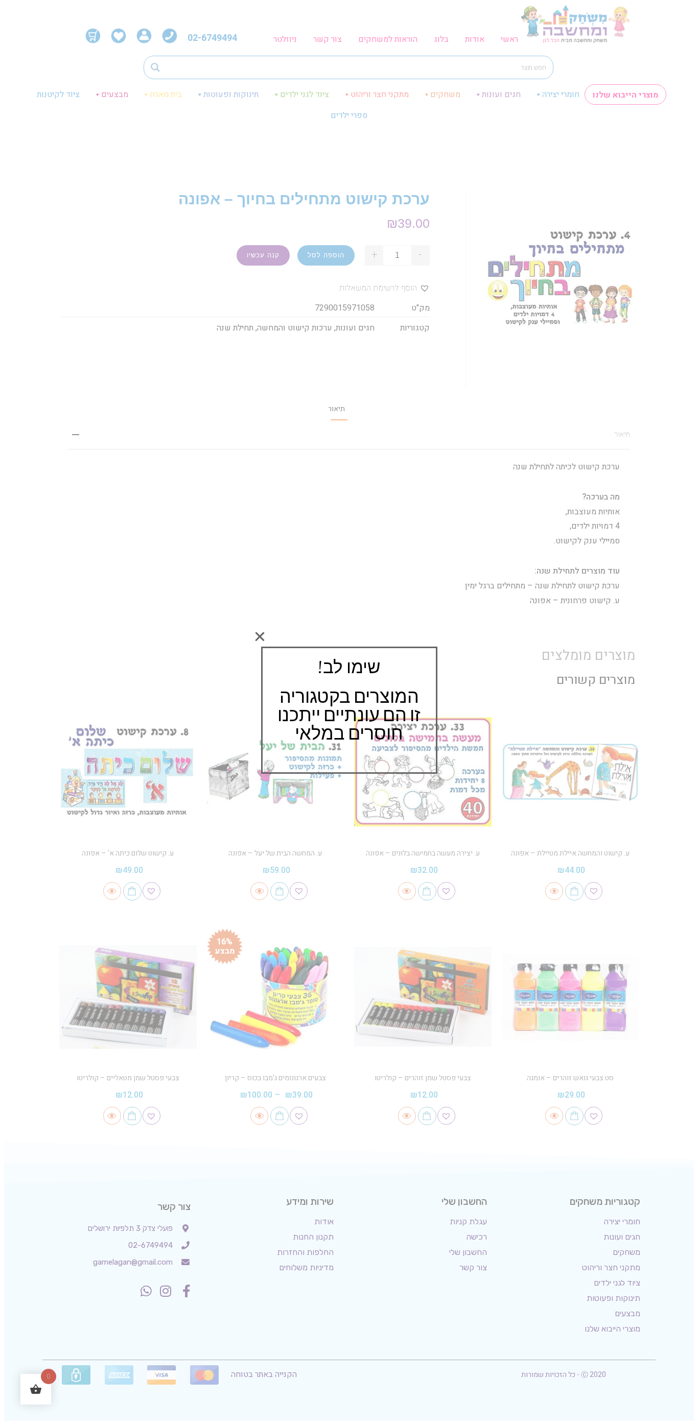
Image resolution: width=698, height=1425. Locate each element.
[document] (349, 712)
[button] (259, 636)
